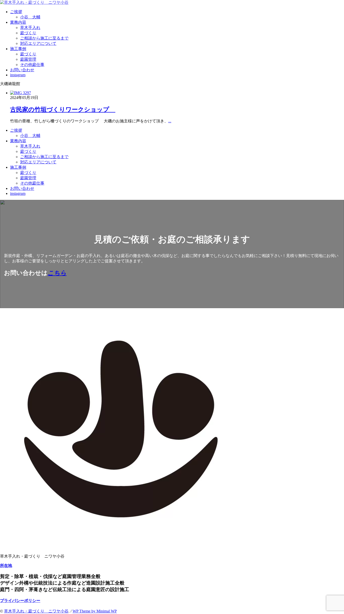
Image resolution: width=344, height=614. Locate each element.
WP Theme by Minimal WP (95, 611)
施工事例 (18, 49)
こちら (57, 273)
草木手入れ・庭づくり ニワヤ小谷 (36, 611)
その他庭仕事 (32, 64)
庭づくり (28, 33)
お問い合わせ (22, 70)
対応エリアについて (38, 43)
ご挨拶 (16, 12)
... (169, 121)
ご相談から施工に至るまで (44, 38)
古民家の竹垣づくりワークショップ (62, 109)
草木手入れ (30, 27)
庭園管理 (28, 59)
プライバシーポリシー (20, 600)
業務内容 (18, 22)
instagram (17, 75)
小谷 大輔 (30, 17)
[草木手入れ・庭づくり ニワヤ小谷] (34, 2)
